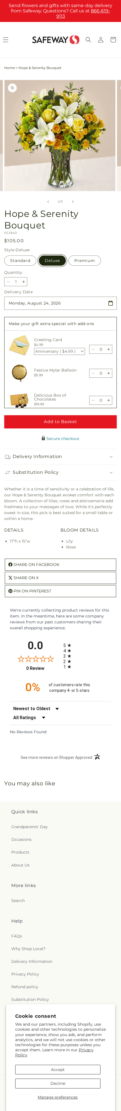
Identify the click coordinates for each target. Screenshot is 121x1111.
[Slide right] (73, 201)
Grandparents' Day (29, 826)
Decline (57, 1083)
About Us (20, 865)
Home (9, 68)
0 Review (43, 668)
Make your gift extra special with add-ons (51, 323)
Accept (58, 1069)
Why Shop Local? (28, 948)
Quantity (13, 272)
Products (20, 852)
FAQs (16, 936)
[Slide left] (48, 201)
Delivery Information (31, 961)
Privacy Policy (25, 974)
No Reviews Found (28, 731)
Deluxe (52, 260)
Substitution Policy (30, 999)
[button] (88, 40)
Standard (20, 260)
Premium (84, 260)
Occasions (21, 839)
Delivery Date (18, 291)
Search (18, 900)
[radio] (87, 645)
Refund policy (24, 986)
